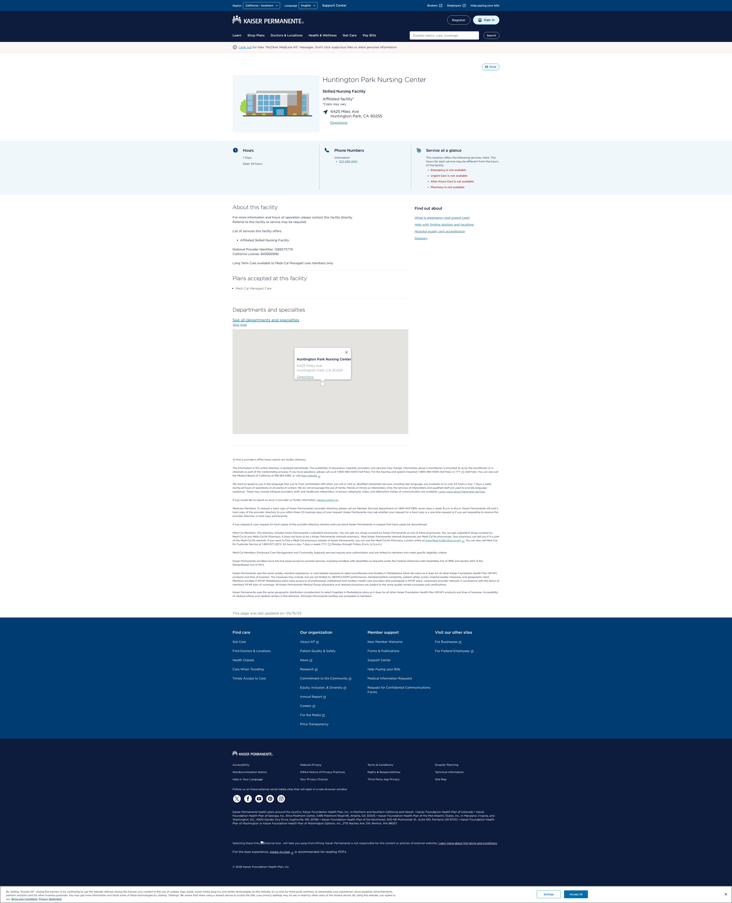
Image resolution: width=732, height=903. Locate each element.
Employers (454, 5)
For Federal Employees (452, 651)
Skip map (240, 325)
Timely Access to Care (249, 678)
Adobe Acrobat (280, 851)
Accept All (576, 894)
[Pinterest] (269, 799)
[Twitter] (236, 799)
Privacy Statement (50, 899)
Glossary (421, 238)
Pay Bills (369, 35)
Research (307, 669)
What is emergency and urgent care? (442, 218)
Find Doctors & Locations (252, 651)
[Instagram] (280, 799)
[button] (322, 384)
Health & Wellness (323, 35)
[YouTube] (258, 799)
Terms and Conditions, (24, 899)
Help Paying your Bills (384, 669)
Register (459, 20)
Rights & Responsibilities (384, 772)
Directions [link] (339, 123)
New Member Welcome (385, 642)
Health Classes (243, 660)
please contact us (327, 500)
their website (309, 475)
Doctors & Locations (287, 35)
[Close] (726, 894)
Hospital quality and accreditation (440, 231)
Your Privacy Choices (314, 779)
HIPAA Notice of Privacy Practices (322, 772)
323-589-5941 (348, 161)
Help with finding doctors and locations (444, 224)
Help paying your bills (485, 5)
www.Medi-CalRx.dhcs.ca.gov (443, 540)
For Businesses (446, 642)
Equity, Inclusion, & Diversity (321, 687)
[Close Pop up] (346, 352)
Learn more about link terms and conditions (468, 843)
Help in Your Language (248, 779)
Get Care (350, 35)
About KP (307, 642)
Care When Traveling (248, 669)
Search (491, 35)
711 (462, 471)
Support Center (334, 5)
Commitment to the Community (324, 678)
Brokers (432, 5)
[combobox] (444, 35)
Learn (237, 35)
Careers (305, 706)
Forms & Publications (383, 651)
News (304, 660)
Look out (245, 47)
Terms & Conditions (380, 764)
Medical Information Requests (390, 678)
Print (494, 67)
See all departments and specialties (266, 320)
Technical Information (449, 772)
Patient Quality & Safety (318, 651)
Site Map (440, 779)
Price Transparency (314, 724)
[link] (305, 377)
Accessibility (241, 764)
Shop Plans (256, 35)
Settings (549, 894)
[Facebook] (247, 799)
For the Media (310, 715)
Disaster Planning (446, 764)
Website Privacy (310, 764)
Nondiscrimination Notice (250, 772)
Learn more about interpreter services (461, 491)
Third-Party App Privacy (384, 779)
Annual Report (311, 697)
